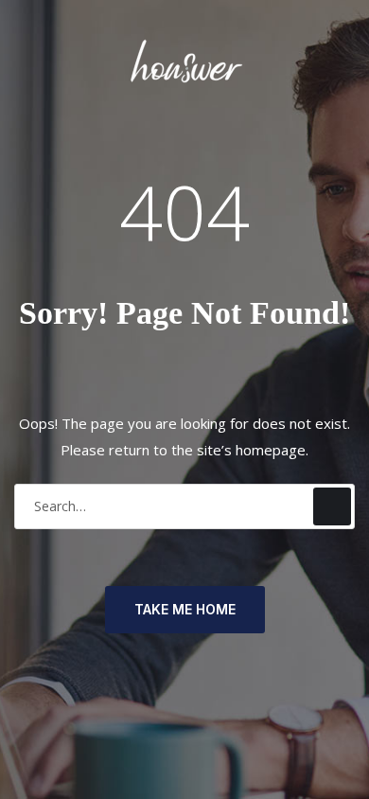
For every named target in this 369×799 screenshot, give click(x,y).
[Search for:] (184, 506)
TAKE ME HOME (185, 609)
